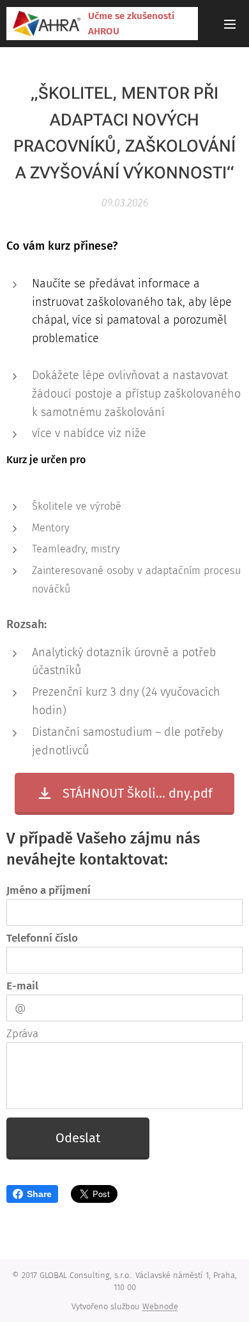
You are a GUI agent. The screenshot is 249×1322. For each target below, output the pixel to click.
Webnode (160, 1306)
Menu (230, 23)
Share (39, 1194)
